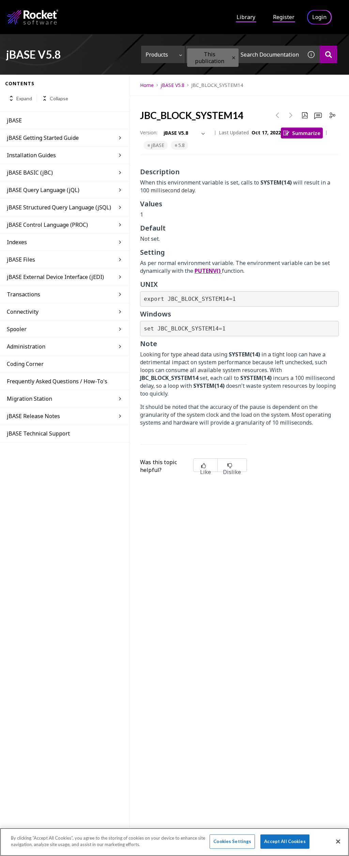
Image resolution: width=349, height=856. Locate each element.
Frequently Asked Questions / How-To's (57, 381)
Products (157, 54)
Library (246, 17)
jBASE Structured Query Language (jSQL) (59, 207)
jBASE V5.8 (172, 85)
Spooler (17, 329)
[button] (233, 57)
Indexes (17, 242)
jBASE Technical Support (38, 433)
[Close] (338, 841)
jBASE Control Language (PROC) (47, 224)
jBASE (14, 120)
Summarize (306, 133)
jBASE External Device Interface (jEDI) (55, 277)
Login (319, 17)
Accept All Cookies (284, 841)
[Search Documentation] (328, 54)
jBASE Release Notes (33, 416)
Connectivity (23, 311)
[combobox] (244, 54)
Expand (24, 98)
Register (283, 17)
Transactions (23, 294)
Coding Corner (25, 364)
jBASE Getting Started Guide (43, 138)
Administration (26, 346)
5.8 (181, 145)
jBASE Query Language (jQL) (43, 190)
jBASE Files (21, 259)
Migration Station (29, 398)
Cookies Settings (232, 841)
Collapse (59, 98)
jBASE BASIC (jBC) (30, 172)
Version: (148, 132)
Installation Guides (31, 155)
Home (147, 85)
